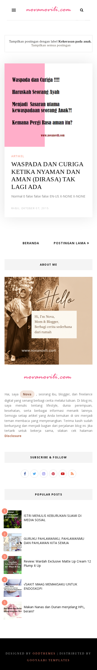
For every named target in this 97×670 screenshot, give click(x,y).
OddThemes (44, 653)
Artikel (17, 156)
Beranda (31, 243)
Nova (27, 394)
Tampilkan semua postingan (51, 45)
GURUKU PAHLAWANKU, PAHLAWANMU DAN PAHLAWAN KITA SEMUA (54, 540)
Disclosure (13, 436)
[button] (14, 10)
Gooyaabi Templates (48, 660)
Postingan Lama (70, 243)
